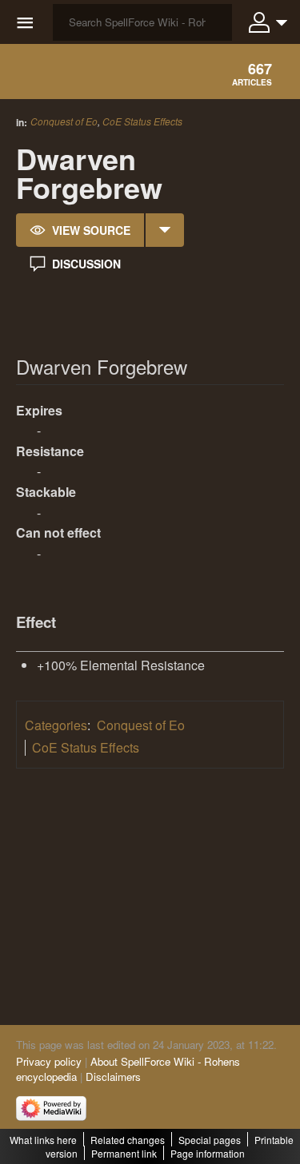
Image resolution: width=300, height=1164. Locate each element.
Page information (207, 1153)
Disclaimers (113, 1076)
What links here (43, 1139)
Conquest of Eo (64, 121)
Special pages (209, 1139)
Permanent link (124, 1153)
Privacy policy (49, 1061)
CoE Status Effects (142, 121)
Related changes (127, 1139)
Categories (56, 725)
